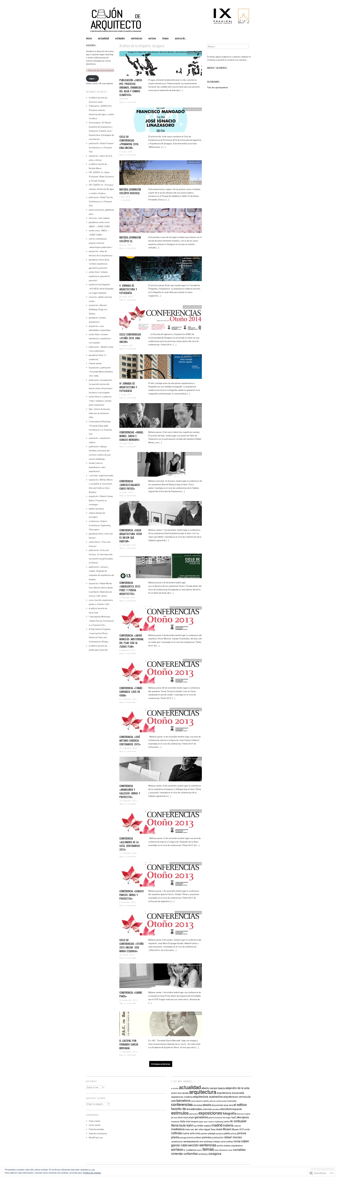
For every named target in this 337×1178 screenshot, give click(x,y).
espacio (237, 1109)
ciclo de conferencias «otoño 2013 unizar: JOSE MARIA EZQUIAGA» (131, 945)
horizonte (218, 1117)
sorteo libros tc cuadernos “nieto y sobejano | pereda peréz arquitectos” (100, 400)
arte (173, 1100)
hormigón (227, 1117)
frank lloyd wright (186, 1117)
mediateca (192, 53)
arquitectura (202, 1091)
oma (197, 1133)
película (233, 1133)
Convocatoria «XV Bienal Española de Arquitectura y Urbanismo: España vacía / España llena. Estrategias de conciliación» (101, 131)
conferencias (196, 109)
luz (195, 1125)
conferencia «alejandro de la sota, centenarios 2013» (129, 843)
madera (207, 1125)
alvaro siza (176, 1093)
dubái (226, 1105)
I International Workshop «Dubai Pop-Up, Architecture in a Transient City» (101, 620)
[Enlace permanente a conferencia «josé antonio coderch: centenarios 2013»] (160, 721)
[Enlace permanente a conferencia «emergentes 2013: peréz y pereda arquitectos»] (160, 567)
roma (236, 1141)
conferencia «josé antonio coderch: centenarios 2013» (130, 740)
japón (201, 1121)
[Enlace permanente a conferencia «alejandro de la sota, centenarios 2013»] (160, 822)
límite (200, 1125)
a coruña (175, 1088)
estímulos (120, 38)
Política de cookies (92, 1172)
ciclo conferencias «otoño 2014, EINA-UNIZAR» (130, 338)
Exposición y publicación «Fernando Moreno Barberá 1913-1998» (101, 371)
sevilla (220, 1145)
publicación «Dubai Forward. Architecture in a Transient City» (101, 147)
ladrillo (227, 1121)
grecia (211, 1117)
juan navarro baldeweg (213, 1121)
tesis (216, 1150)
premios (207, 1137)
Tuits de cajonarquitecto (217, 87)
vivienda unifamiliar (184, 1153)
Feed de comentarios (98, 1133)
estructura (193, 1113)
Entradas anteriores (160, 1063)
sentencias (136, 38)
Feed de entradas (96, 1129)
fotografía (229, 1113)
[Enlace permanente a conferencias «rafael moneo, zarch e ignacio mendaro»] (160, 416)
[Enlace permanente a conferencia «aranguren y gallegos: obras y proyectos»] (160, 770)
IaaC (233, 1117)
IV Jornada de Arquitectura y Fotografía (128, 387)
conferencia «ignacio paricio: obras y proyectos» (131, 894)
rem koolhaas (206, 1141)
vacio (230, 1150)
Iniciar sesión (95, 1125)
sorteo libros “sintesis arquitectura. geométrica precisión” (99, 276)
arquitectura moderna (182, 1096)
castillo (206, 1100)
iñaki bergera (192, 1121)
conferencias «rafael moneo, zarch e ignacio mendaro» (131, 435)
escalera (216, 1109)
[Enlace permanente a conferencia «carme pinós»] (160, 976)
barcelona (183, 1100)
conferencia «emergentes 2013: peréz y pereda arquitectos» (130, 588)
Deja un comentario (127, 102)
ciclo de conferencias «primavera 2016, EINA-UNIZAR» (129, 142)
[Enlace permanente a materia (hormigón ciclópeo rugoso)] (160, 173)
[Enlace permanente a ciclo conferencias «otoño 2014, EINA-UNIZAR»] (160, 318)
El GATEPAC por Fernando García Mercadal (128, 1044)
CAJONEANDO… (214, 81)
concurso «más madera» (99, 218)
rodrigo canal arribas (223, 1141)
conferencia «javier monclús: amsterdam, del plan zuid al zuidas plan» (131, 640)
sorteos (152, 38)
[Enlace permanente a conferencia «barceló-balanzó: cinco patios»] (160, 465)
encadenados (194, 1109)
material (237, 1125)
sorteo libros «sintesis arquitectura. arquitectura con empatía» (100, 338)
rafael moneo (233, 1137)
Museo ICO (238, 1129)
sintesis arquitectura (233, 1145)
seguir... (92, 78)
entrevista (207, 1109)
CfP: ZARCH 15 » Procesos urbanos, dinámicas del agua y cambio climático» (101, 188)
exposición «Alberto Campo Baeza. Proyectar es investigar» (101, 500)
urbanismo (223, 1149)
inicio (89, 38)
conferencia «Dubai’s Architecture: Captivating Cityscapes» (99, 525)
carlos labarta (196, 1101)
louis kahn (186, 1125)
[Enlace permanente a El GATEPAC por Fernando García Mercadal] (160, 1024)
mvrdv (247, 1129)
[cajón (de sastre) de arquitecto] (168, 21)
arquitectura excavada (230, 1093)
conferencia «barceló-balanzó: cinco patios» (129, 484)
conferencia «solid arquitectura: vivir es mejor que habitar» (130, 535)
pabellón (203, 1133)
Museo (227, 1129)
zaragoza (214, 1153)
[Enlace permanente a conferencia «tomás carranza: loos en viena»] (160, 672)
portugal (183, 1137)
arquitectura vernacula (237, 1096)
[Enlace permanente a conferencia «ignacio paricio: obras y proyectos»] (160, 875)
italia (182, 1121)
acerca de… (180, 38)
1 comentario (124, 200)
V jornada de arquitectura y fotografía (128, 289)
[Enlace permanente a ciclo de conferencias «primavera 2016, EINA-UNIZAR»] (160, 121)
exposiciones (210, 1113)
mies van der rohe (194, 1129)
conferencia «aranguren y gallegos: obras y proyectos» (129, 791)
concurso (231, 1100)
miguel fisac (209, 1129)
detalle (207, 1105)
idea (239, 1117)
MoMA (219, 1129)
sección (193, 1145)
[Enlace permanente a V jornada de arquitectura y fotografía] (160, 269)
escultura (226, 1109)
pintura (241, 1133)
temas (165, 38)
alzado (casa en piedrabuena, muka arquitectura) (97, 467)
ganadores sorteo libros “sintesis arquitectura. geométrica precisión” (99, 263)
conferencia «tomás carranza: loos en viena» (130, 691)
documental (217, 1105)
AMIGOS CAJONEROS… (217, 67)
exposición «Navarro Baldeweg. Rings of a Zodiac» (98, 309)
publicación (217, 1137)
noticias (176, 1133)
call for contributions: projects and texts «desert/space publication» (100, 242)
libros (175, 1125)
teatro (199, 1150)
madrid (217, 1125)
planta (175, 1137)
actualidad (103, 38)
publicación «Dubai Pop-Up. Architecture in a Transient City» (101, 201)
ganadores (201, 1117)
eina (231, 1105)
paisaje (211, 1133)
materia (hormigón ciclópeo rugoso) (130, 191)
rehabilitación (177, 1141)
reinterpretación (191, 1141)
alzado (185, 1093)
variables (197, 1013)
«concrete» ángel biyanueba (101, 475)
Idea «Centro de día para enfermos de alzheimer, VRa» (99, 413)
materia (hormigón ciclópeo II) (130, 239)
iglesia (245, 1117)
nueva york (188, 1133)
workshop (203, 1153)
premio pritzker (194, 1137)
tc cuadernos (190, 1149)
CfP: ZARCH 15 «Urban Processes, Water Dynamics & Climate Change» (101, 176)
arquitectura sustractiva (208, 1096)
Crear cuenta (94, 1120)
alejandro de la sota (237, 1088)
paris (227, 1133)
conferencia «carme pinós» (130, 994)
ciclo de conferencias (218, 1101)
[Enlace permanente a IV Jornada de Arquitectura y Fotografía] (160, 367)
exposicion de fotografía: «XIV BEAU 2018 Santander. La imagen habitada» (101, 288)
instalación (175, 1121)
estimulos (191, 162)
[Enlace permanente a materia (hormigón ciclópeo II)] (160, 221)
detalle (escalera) (96, 508)
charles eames (95, 363)
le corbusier (238, 1121)
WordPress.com (96, 1137)
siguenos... (92, 45)
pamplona (220, 1133)
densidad (197, 1104)
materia (198, 162)
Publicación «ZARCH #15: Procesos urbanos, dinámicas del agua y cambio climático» (130, 87)
